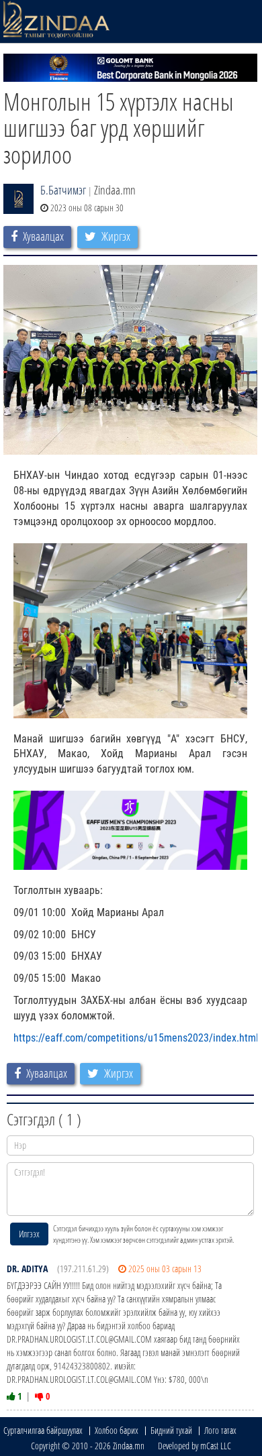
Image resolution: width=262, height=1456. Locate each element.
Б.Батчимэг (63, 190)
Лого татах (220, 1430)
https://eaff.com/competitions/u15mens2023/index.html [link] (136, 1037)
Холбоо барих (116, 1430)
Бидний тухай (171, 1430)
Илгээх (29, 1233)
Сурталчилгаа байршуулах (43, 1430)
